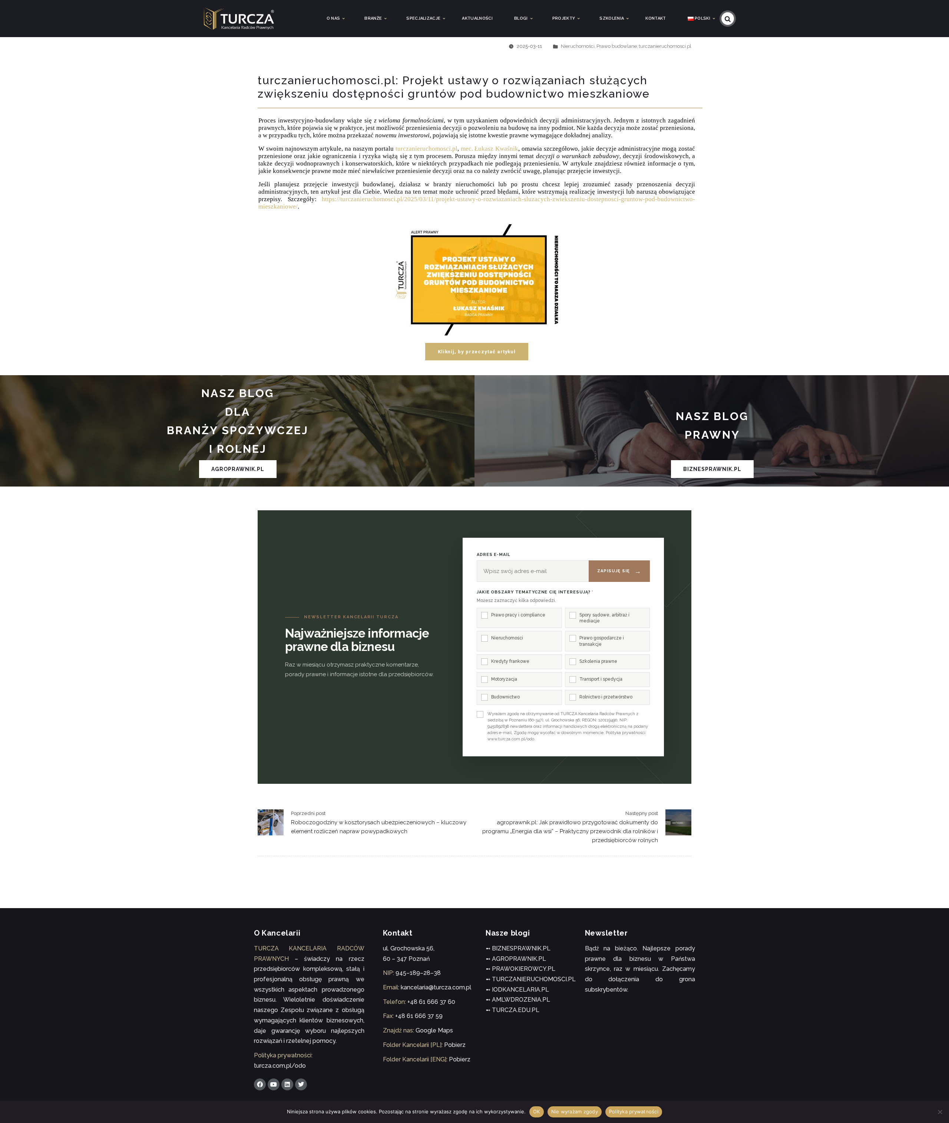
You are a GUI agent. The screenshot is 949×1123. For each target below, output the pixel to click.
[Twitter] (301, 1084)
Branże (373, 18)
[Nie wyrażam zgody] (939, 1112)
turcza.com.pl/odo (280, 1065)
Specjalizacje (423, 18)
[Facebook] (260, 1084)
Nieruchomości (578, 46)
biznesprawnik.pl (712, 469)
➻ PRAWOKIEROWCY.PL (520, 968)
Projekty (563, 18)
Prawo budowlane (616, 46)
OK (536, 1111)
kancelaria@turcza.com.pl (436, 987)
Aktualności (477, 18)
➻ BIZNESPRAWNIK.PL (518, 948)
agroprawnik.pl (237, 469)
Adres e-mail (493, 554)
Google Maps (434, 1030)
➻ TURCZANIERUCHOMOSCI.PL (531, 979)
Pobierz (455, 1044)
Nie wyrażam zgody (574, 1111)
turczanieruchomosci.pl (665, 46)
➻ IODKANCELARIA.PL (517, 989)
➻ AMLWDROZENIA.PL (518, 999)
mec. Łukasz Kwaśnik (490, 148)
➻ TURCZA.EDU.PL (512, 1010)
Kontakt (655, 18)
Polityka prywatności (633, 1111)
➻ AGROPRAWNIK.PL (516, 958)
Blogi (521, 18)
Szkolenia (611, 18)
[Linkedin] (287, 1084)
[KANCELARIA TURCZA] (239, 18)
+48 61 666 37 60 (431, 1001)
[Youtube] (274, 1084)
